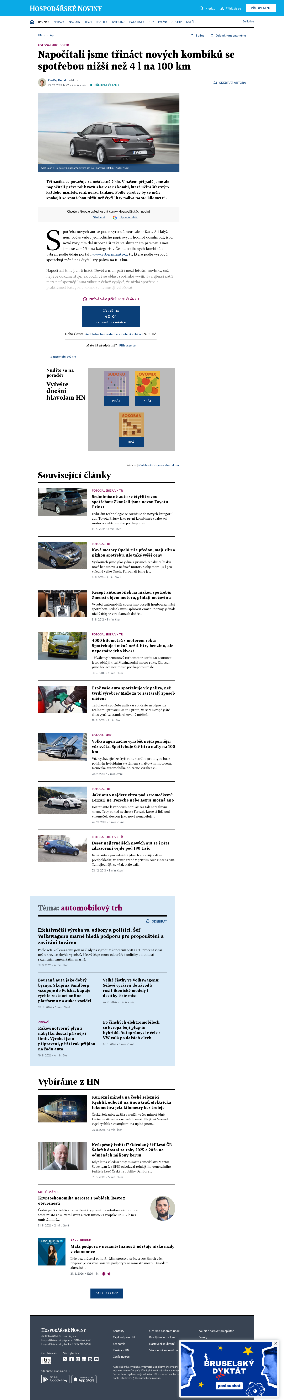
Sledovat (99, 217)
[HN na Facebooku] (71, 1359)
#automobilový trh (63, 356)
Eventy (203, 1337)
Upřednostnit (129, 217)
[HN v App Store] (84, 1379)
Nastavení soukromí (161, 1343)
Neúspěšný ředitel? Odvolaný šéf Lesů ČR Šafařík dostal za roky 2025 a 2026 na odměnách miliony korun (132, 1150)
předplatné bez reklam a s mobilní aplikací (113, 334)
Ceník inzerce (121, 1356)
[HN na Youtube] (96, 1359)
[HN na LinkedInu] (84, 1359)
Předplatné (261, 8)
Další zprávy (106, 1293)
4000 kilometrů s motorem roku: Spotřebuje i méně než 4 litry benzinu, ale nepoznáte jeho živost (132, 646)
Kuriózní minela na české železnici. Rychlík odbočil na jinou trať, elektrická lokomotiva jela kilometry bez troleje (131, 1103)
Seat (127, 168)
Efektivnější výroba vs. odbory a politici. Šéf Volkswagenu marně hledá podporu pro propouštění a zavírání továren (101, 936)
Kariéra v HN (121, 1350)
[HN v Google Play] (55, 1379)
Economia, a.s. (68, 1336)
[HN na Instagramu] (78, 1359)
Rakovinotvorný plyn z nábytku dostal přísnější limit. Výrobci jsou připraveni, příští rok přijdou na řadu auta (66, 1039)
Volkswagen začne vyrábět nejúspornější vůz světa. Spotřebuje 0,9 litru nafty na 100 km (133, 747)
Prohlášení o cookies (162, 1337)
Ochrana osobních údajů (164, 1331)
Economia (119, 1343)
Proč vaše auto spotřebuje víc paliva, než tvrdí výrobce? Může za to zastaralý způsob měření (133, 693)
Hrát (116, 400)
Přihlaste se (127, 345)
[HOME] (32, 22)
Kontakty (118, 1331)
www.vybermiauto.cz (110, 254)
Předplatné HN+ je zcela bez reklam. (158, 465)
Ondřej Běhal (57, 80)
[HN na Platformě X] (65, 1359)
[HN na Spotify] (90, 1359)
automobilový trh (91, 908)
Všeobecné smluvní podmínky (168, 1350)
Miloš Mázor (48, 1192)
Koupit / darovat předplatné (216, 1331)
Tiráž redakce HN (124, 1337)
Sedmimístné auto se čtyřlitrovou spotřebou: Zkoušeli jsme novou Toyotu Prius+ (130, 502)
